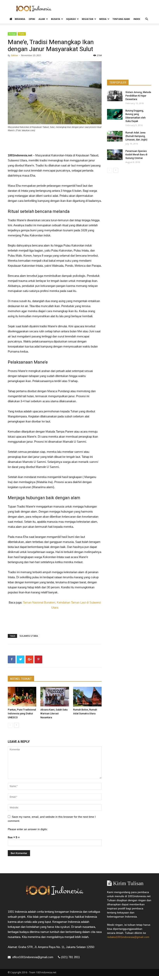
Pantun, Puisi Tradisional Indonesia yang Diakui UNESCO (22, 713)
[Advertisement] (105, 8)
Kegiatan (87, 18)
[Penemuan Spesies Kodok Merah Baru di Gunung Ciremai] (115, 154)
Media (102, 18)
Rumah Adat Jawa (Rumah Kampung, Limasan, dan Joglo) (136, 136)
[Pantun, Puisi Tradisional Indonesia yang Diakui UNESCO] (22, 696)
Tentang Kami (121, 18)
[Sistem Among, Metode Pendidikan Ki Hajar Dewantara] (115, 96)
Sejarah (71, 18)
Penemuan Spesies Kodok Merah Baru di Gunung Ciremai (136, 154)
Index (136, 18)
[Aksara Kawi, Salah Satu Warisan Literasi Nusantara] (54, 696)
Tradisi (22, 33)
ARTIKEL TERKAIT (21, 678)
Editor (14, 55)
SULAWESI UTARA (29, 635)
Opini (32, 18)
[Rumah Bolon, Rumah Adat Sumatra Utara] (87, 696)
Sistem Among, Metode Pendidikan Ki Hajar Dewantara (138, 96)
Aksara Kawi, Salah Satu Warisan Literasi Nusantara (53, 713)
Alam (42, 18)
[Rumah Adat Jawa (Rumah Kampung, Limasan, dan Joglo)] (115, 136)
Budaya (55, 18)
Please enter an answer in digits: (28, 829)
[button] (146, 19)
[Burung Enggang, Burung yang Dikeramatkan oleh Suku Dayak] (115, 114)
